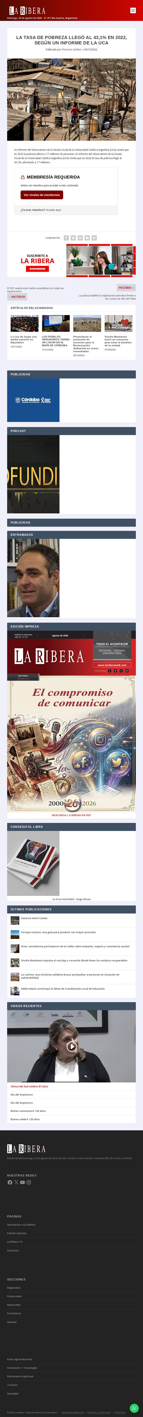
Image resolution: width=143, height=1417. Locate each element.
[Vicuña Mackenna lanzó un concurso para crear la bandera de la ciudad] (119, 323)
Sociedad (12, 1393)
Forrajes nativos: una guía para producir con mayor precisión (58, 932)
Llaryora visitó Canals (34, 918)
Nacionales (14, 1304)
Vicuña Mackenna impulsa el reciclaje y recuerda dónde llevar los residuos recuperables (74, 960)
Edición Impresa (17, 1233)
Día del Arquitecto (22, 1094)
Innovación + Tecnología (22, 1367)
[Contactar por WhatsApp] (134, 1408)
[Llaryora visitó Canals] (15, 920)
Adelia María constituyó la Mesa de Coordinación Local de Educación (63, 988)
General (12, 1322)
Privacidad (120, 1412)
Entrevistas (14, 1313)
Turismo (12, 1385)
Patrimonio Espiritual (20, 1376)
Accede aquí (53, 210)
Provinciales (14, 1296)
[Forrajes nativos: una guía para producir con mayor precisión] (15, 934)
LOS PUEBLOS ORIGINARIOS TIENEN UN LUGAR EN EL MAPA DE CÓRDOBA (56, 341)
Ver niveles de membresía (42, 195)
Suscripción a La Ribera (21, 1224)
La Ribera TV (14, 1241)
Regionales (13, 1287)
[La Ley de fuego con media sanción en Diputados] (25, 323)
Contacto (13, 1250)
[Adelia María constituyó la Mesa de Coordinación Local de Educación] (15, 991)
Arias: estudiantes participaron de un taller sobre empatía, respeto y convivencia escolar (75, 946)
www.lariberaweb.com (73, 1412)
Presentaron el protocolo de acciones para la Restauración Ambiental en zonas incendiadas (85, 344)
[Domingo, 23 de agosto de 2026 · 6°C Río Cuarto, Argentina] (42, 10)
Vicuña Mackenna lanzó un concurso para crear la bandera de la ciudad (118, 341)
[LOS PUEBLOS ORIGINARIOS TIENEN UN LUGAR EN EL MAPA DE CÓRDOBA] (56, 323)
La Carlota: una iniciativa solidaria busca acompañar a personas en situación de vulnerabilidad (70, 976)
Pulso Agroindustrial (19, 1359)
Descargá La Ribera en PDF (71, 815)
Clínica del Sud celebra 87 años (29, 1086)
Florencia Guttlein (72, 49)
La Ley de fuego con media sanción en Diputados (24, 339)
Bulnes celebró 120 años (25, 1119)
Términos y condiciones (99, 1412)
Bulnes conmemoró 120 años (28, 1111)
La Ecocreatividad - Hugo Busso (71, 899)
